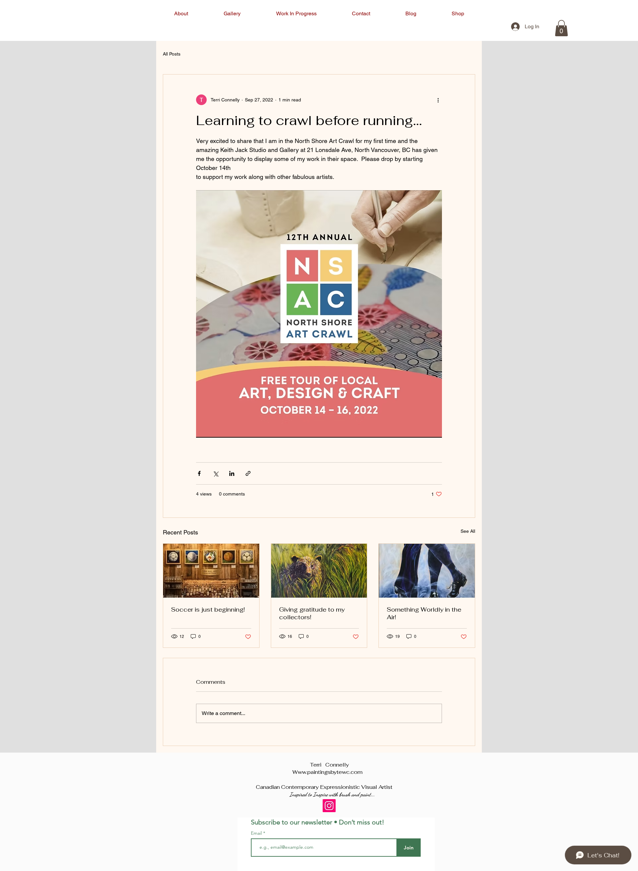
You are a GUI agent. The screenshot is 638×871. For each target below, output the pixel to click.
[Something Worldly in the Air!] (427, 571)
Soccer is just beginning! (208, 609)
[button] (561, 28)
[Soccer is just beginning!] (211, 571)
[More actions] (438, 100)
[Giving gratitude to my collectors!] (319, 571)
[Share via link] (248, 473)
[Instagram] (329, 805)
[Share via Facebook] (199, 473)
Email (257, 833)
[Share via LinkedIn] (232, 473)
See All (468, 531)
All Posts (171, 54)
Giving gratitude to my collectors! (312, 613)
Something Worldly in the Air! (424, 613)
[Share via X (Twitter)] (215, 473)
